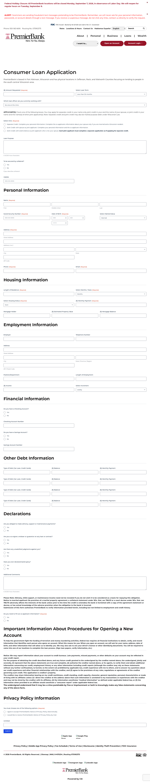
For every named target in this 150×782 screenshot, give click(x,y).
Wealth (142, 36)
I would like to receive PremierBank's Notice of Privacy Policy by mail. (32, 715)
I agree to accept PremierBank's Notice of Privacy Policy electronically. (32, 712)
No (8, 168)
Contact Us (88, 29)
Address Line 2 (8, 245)
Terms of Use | (76, 746)
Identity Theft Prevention (108, 746)
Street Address (8, 237)
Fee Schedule (61, 746)
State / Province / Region (84, 361)
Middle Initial (56, 208)
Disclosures (88, 746)
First (5, 208)
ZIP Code (6, 261)
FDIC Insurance (129, 746)
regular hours (10, 6)
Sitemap (44, 754)
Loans (127, 36)
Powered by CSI (75, 779)
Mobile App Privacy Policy (41, 746)
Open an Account (111, 43)
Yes (8, 165)
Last (101, 208)
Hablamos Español (102, 29)
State (77, 253)
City (5, 253)
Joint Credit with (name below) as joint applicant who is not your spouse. (67, 131)
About (80, 36)
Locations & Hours (74, 29)
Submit (8, 731)
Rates (62, 29)
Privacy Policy (20, 746)
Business (112, 36)
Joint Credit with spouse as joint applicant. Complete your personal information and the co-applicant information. (47, 127)
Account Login (134, 43)
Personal (96, 36)
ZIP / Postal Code (9, 369)
